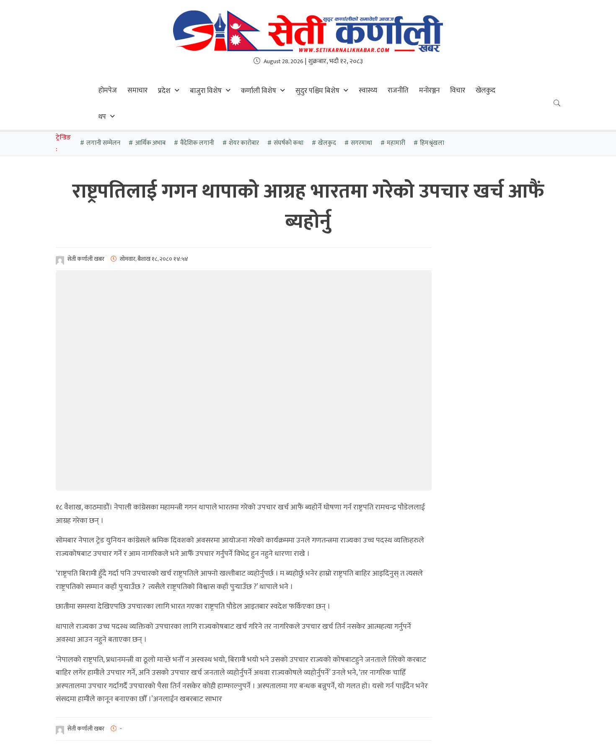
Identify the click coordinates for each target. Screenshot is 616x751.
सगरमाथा (361, 143)
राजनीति (398, 90)
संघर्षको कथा (288, 143)
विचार (457, 90)
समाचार (137, 90)
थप (102, 117)
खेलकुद (485, 90)
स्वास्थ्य (368, 90)
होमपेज (107, 90)
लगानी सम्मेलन (103, 143)
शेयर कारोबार (244, 143)
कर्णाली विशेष (258, 91)
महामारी (396, 143)
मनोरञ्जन (429, 90)
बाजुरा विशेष (206, 91)
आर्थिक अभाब (150, 143)
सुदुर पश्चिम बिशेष (317, 91)
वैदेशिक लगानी (197, 143)
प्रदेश (164, 91)
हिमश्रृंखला (432, 143)
